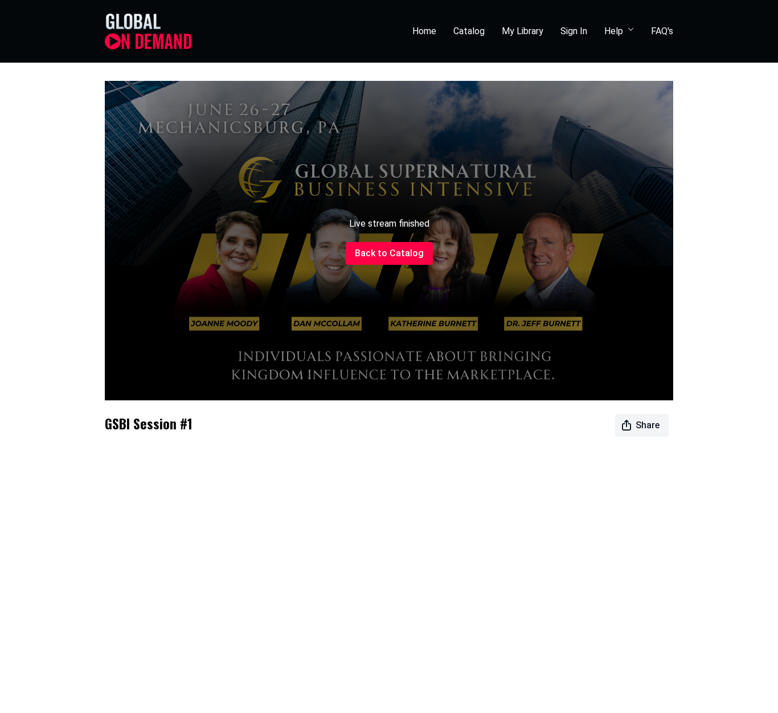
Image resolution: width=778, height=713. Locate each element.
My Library (522, 31)
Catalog (469, 31)
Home (424, 31)
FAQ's (662, 31)
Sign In (573, 31)
